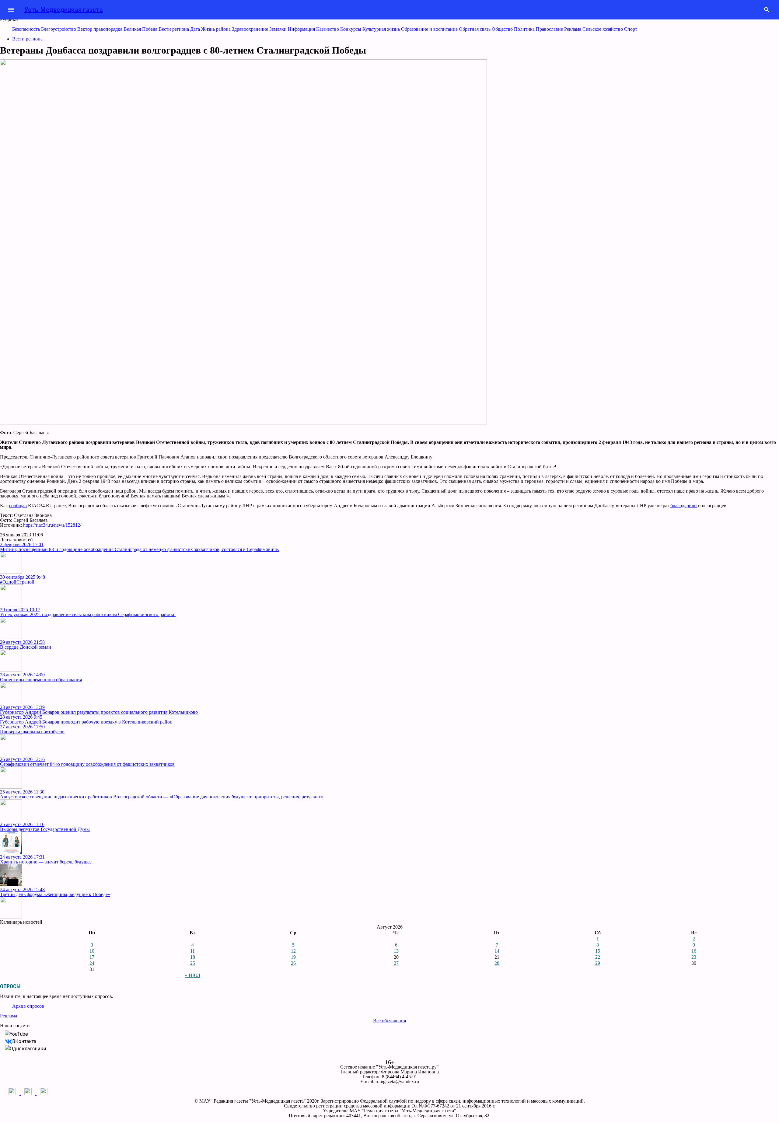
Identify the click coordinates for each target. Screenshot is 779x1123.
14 (496, 951)
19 (293, 957)
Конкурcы (351, 29)
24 (91, 963)
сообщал (18, 505)
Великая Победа (141, 29)
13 (396, 951)
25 (192, 963)
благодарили (683, 505)
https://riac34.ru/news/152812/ (52, 525)
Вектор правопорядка (100, 29)
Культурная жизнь (381, 29)
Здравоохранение (250, 29)
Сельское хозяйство (603, 29)
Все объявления (389, 1020)
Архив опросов (28, 1006)
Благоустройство (59, 29)
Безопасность (26, 29)
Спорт (630, 29)
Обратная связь (475, 29)
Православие (550, 29)
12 (293, 951)
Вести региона (174, 29)
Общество (503, 29)
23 (693, 957)
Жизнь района (216, 29)
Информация (302, 29)
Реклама (573, 29)
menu (11, 9)
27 (396, 963)
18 (192, 957)
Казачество (328, 29)
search (766, 9)
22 (597, 957)
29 (597, 963)
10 (91, 951)
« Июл (192, 975)
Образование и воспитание (430, 29)
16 (693, 951)
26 (293, 963)
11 (192, 951)
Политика (525, 29)
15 (597, 951)
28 (496, 963)
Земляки (278, 29)
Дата (195, 29)
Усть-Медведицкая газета (63, 9)
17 (91, 957)
